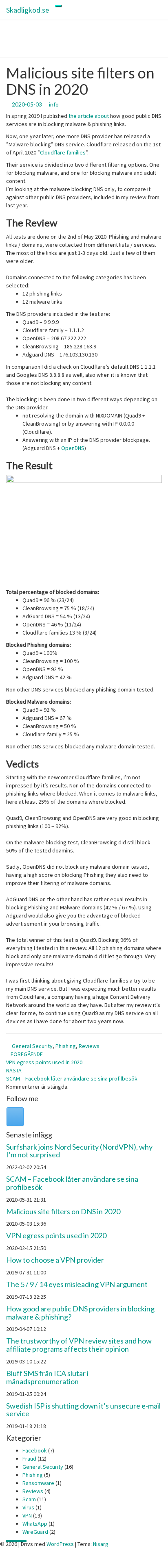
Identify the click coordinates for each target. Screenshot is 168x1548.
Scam (29, 1499)
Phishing (65, 1046)
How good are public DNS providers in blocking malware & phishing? (80, 1312)
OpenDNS (72, 448)
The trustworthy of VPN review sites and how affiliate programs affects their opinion (79, 1344)
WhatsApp (34, 1523)
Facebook (34, 1450)
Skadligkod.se (27, 10)
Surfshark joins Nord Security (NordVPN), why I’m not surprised (79, 1150)
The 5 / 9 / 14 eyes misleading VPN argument (77, 1284)
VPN (27, 1515)
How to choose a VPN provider (55, 1259)
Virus (28, 1507)
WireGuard (35, 1531)
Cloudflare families (63, 152)
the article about (89, 116)
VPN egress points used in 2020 (56, 1235)
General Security (32, 1046)
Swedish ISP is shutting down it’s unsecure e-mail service (83, 1409)
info (54, 104)
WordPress (60, 1544)
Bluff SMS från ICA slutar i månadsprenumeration (47, 1377)
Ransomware (38, 1483)
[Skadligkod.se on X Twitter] (15, 1116)
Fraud (29, 1458)
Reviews (89, 1046)
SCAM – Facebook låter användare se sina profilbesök (72, 1182)
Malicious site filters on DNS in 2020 (63, 1211)
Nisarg (100, 1544)
